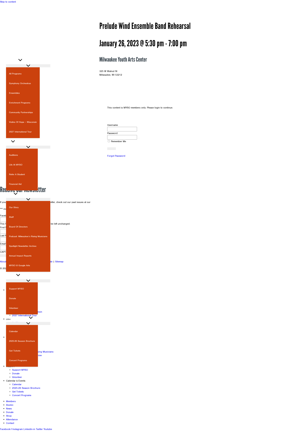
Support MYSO (20, 369)
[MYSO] (15, 52)
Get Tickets (18, 391)
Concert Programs (21, 395)
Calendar (17, 384)
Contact (10, 423)
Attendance (12, 419)
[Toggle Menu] (28, 65)
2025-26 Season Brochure (26, 388)
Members (11, 401)
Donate (15, 373)
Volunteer (17, 377)
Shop (9, 415)
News (9, 408)
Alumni (9, 405)
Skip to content (8, 1)
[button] (4, 47)
